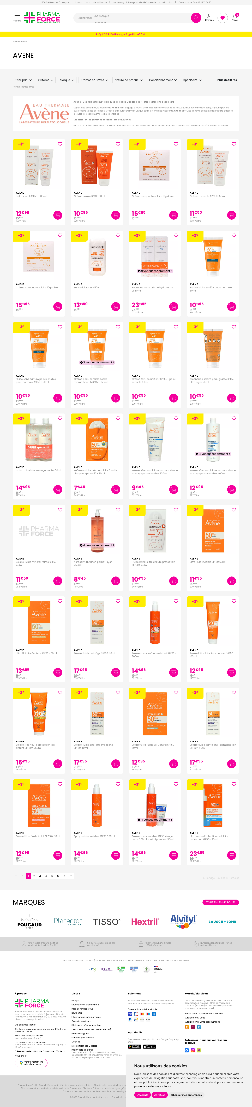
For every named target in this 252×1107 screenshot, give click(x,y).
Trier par (21, 80)
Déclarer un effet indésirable (85, 1025)
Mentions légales (80, 1033)
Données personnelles (82, 1037)
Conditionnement (161, 80)
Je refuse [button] (159, 1094)
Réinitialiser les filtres (23, 86)
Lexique (75, 1000)
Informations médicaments (86, 1017)
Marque (65, 80)
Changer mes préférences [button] (186, 1094)
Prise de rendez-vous (82, 1008)
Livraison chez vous (195, 1017)
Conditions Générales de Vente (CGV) (91, 1029)
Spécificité (190, 80)
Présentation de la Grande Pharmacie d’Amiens (40, 1051)
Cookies (75, 1041)
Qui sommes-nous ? (26, 1024)
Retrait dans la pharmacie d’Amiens (204, 1013)
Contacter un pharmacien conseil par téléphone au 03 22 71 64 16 (40, 1030)
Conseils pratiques (81, 1021)
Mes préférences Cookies (84, 1046)
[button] (17, 18)
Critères (43, 80)
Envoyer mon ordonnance (85, 1004)
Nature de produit (127, 80)
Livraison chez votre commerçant (202, 1022)
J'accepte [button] (142, 1094)
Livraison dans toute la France (91, 2)
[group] (29, 921)
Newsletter (76, 1013)
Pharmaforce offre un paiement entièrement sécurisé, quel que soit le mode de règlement (151, 1002)
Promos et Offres (92, 80)
